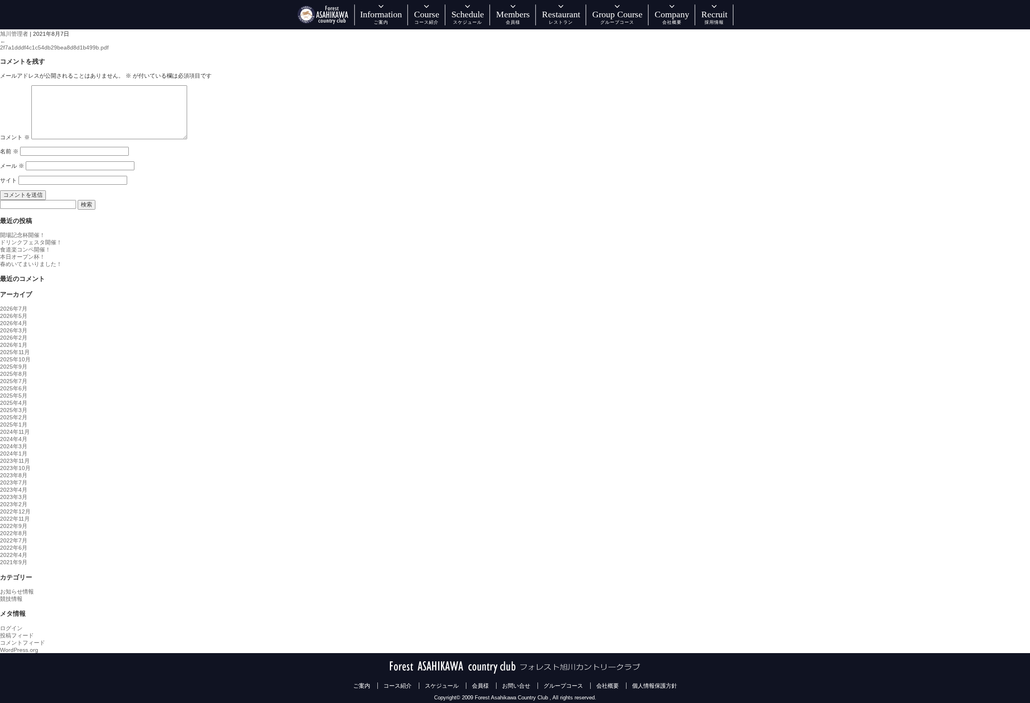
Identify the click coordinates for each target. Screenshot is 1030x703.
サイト (8, 180)
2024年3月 (13, 446)
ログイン (11, 628)
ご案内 (361, 685)
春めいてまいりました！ (31, 264)
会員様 (480, 685)
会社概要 (607, 685)
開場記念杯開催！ (22, 235)
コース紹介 (397, 685)
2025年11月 (15, 352)
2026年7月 (13, 308)
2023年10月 (15, 468)
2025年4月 (13, 403)
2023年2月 (13, 504)
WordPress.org (19, 650)
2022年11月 (15, 518)
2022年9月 (13, 526)
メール (12, 166)
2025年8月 (13, 374)
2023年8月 (13, 475)
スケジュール (442, 685)
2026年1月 (13, 345)
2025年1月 (13, 424)
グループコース (563, 685)
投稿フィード (17, 635)
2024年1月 (13, 453)
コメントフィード (22, 642)
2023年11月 (15, 461)
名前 (9, 151)
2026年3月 (13, 330)
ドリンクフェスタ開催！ (31, 242)
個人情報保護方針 (654, 685)
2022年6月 (13, 547)
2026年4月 (13, 323)
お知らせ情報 (17, 591)
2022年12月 (15, 511)
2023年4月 (13, 490)
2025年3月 (13, 410)
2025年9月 (13, 366)
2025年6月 (13, 388)
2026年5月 (13, 316)
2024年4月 (13, 439)
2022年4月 (13, 555)
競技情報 (11, 599)
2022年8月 (13, 533)
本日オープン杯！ (22, 257)
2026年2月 (13, 337)
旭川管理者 (14, 34)
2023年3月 (13, 497)
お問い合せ (516, 685)
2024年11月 (15, 432)
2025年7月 (13, 381)
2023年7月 (13, 482)
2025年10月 (15, 359)
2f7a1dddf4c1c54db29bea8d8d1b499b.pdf (54, 47)
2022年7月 (13, 540)
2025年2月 (13, 417)
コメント (15, 137)
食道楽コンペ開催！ (25, 249)
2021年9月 (13, 562)
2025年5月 (13, 395)
